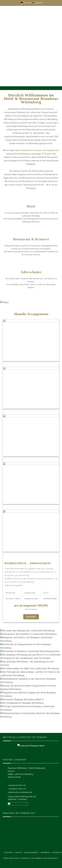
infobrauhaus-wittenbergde (20, 792)
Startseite (8, 852)
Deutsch (27, 3)
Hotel (31, 206)
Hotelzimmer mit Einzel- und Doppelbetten (39, 150)
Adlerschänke (31, 272)
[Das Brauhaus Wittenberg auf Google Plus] (31, 834)
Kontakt (18, 852)
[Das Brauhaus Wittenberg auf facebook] (31, 825)
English (39, 3)
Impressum (45, 852)
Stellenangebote (31, 852)
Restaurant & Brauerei (31, 239)
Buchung (31, 617)
